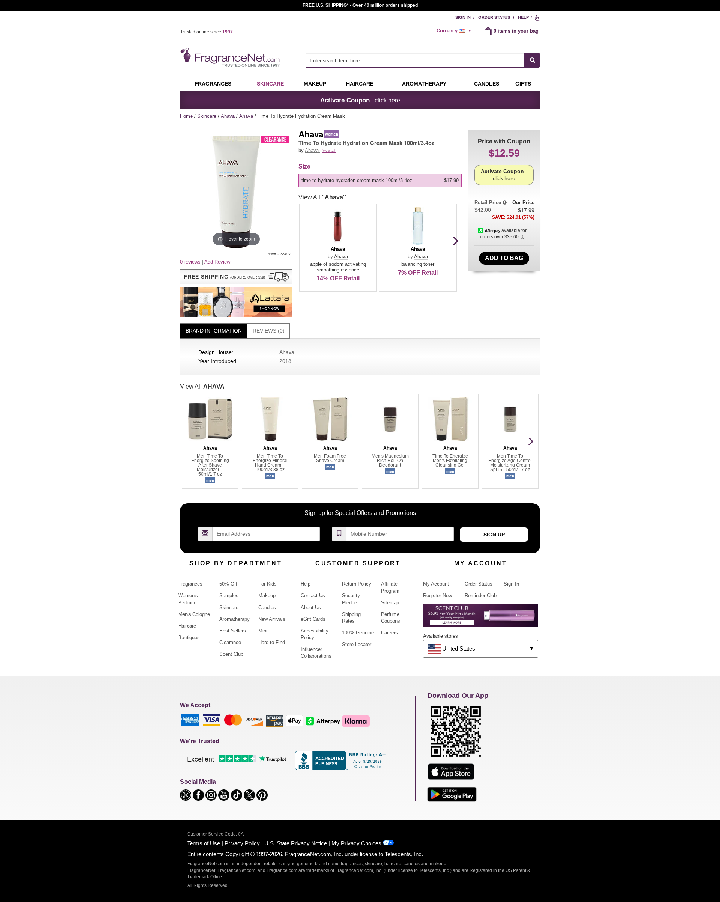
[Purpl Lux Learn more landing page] (480, 618)
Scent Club (231, 654)
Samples (228, 595)
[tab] (213, 331)
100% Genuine (358, 632)
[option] (380, 180)
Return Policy (356, 584)
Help (523, 17)
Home (186, 116)
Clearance (230, 642)
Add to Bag (504, 258)
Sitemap (390, 602)
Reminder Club (480, 595)
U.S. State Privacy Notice (295, 843)
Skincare (270, 84)
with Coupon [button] (504, 141)
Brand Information (214, 331)
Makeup (315, 84)
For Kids (267, 584)
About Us (311, 607)
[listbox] (381, 180)
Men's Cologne (194, 614)
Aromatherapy (234, 619)
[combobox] (423, 60)
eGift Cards (313, 619)
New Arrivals (271, 619)
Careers (389, 632)
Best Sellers (232, 631)
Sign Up (494, 535)
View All (322, 197)
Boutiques (189, 637)
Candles (267, 607)
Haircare (360, 84)
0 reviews (191, 262)
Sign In (463, 17)
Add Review (217, 262)
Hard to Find (271, 642)
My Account (436, 584)
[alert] (454, 31)
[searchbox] (415, 60)
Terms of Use (203, 843)
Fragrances (213, 84)
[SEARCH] (532, 60)
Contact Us (313, 595)
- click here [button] (360, 100)
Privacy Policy (242, 843)
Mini (262, 631)
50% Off (228, 584)
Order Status (494, 17)
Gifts (523, 84)
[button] (236, 276)
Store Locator (356, 644)
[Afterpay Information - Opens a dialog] (489, 230)
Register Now (437, 595)
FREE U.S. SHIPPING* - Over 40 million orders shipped (360, 5)
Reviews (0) (269, 331)
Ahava (228, 116)
